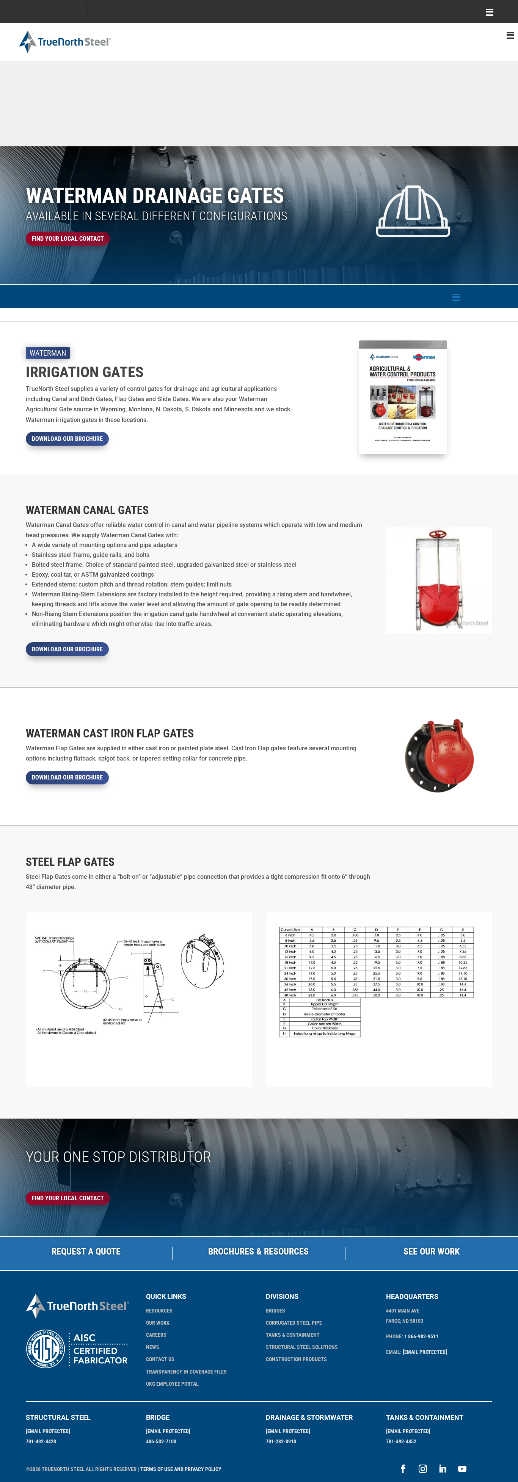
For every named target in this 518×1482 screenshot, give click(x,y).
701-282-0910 (281, 1441)
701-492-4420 (41, 1441)
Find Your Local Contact (68, 238)
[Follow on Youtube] (462, 1468)
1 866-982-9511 (421, 1336)
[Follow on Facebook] (403, 1468)
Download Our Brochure (67, 438)
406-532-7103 (161, 1441)
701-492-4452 (401, 1441)
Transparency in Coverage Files (186, 1372)
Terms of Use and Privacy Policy (180, 1469)
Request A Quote (86, 1251)
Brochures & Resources (258, 1251)
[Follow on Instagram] (422, 1468)
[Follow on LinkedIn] (442, 1468)
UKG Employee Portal (172, 1384)
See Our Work (431, 1251)
